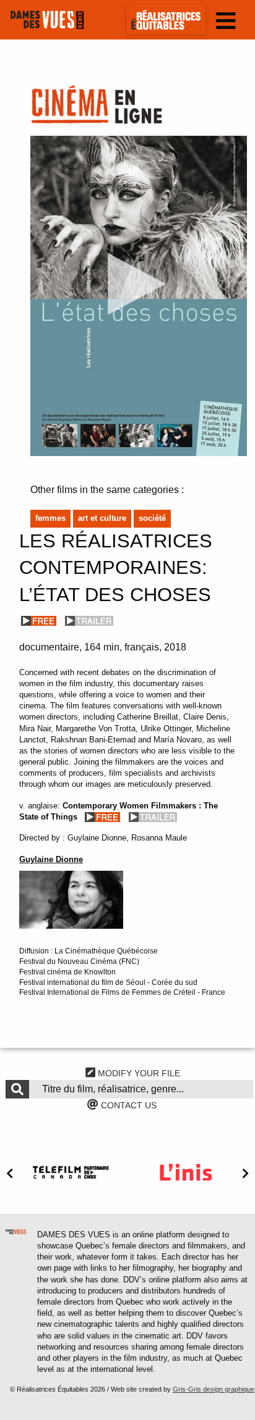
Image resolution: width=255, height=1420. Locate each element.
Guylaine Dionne (51, 859)
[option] (70, 1172)
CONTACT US (127, 1105)
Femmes (50, 518)
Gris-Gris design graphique (213, 1389)
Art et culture (102, 518)
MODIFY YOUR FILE (137, 1073)
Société (152, 518)
